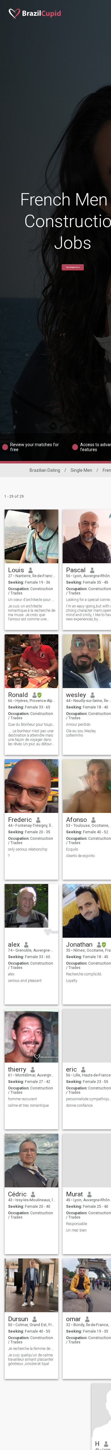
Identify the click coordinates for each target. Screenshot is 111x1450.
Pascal (76, 570)
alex (14, 944)
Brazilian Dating (45, 470)
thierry (17, 1069)
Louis (16, 570)
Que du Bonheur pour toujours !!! (31, 724)
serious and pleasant (25, 981)
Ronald (18, 695)
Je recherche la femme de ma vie (31, 1348)
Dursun (18, 1319)
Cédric (17, 1194)
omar (73, 1319)
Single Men (81, 470)
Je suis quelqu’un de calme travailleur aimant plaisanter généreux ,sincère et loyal (30, 1359)
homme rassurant (22, 1099)
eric (71, 1069)
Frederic (20, 819)
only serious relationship (27, 849)
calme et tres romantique (28, 1105)
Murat (74, 1194)
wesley (76, 695)
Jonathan (79, 944)
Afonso (76, 819)
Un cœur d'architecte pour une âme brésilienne (31, 600)
